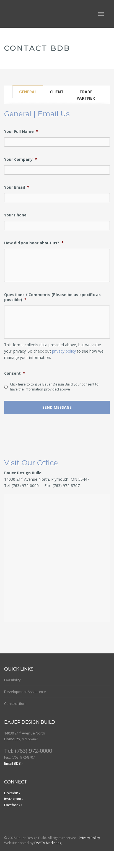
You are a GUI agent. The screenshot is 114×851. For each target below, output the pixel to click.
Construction (14, 703)
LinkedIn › (12, 792)
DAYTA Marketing (47, 842)
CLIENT (57, 91)
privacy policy (64, 351)
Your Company (20, 159)
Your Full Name (21, 131)
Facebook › (13, 804)
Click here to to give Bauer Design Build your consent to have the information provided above (54, 387)
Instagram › (13, 798)
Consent (14, 373)
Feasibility (12, 679)
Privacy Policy (89, 838)
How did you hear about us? (34, 242)
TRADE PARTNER (86, 95)
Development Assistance (25, 691)
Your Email (16, 187)
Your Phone (15, 215)
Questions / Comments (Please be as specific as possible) (52, 297)
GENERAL (28, 91)
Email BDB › (13, 763)
